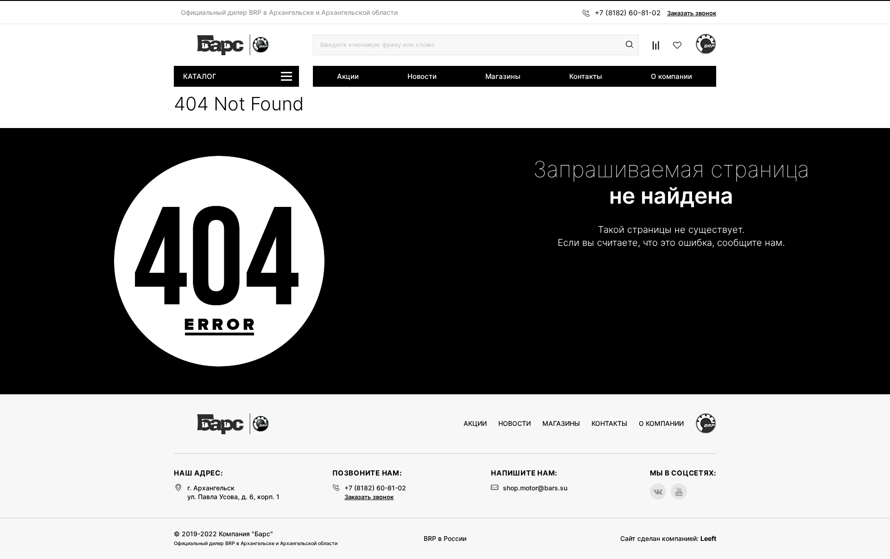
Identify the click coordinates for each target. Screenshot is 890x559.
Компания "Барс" (246, 534)
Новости (422, 76)
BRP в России (445, 538)
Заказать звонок (691, 13)
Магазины (503, 76)
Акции (348, 76)
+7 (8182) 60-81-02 (375, 488)
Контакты (585, 76)
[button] (629, 45)
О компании (671, 76)
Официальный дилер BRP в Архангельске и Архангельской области (289, 12)
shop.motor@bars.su (535, 488)
